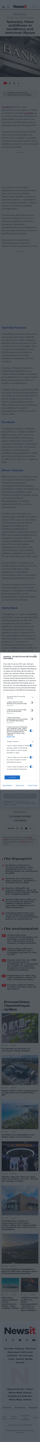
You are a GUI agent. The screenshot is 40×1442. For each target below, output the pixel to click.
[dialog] (20, 721)
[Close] (36, 657)
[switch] (31, 702)
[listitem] (20, 697)
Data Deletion (7, 785)
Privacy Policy (32, 785)
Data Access (20, 785)
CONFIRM (12, 777)
